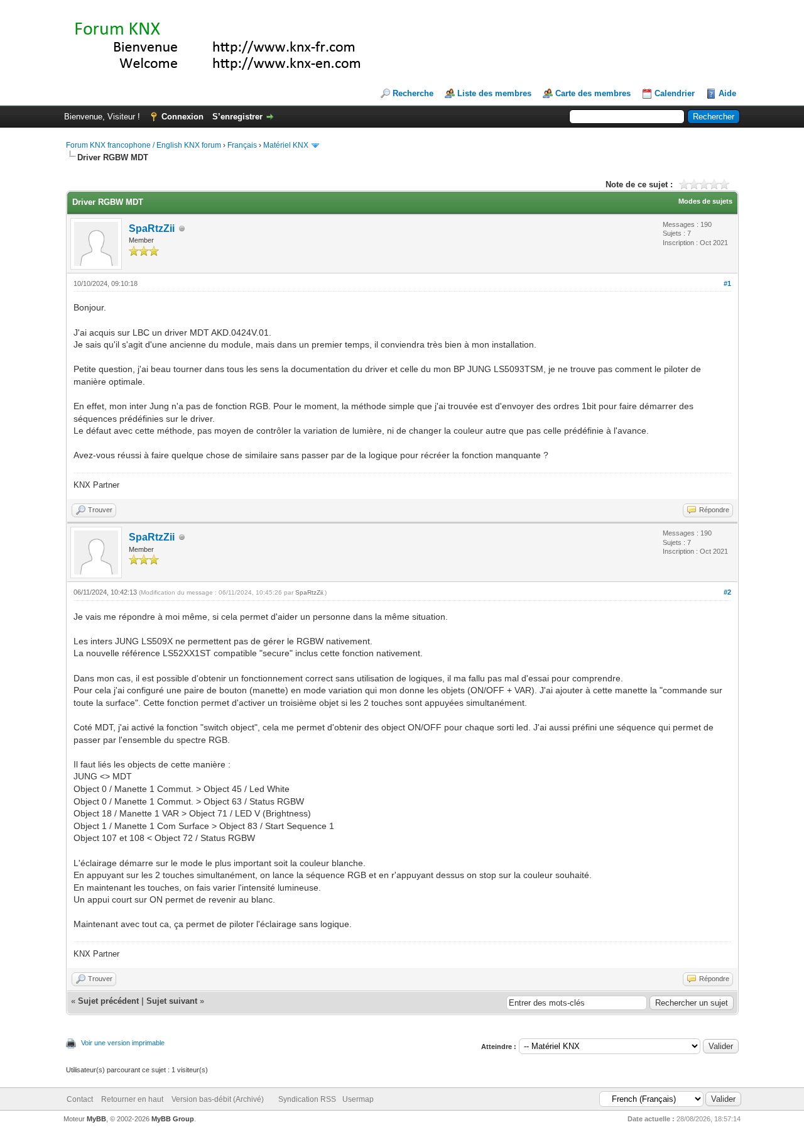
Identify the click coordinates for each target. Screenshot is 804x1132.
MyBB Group (172, 1119)
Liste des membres (494, 93)
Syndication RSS (307, 1099)
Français (242, 145)
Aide (727, 93)
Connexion (182, 116)
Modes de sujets (705, 201)
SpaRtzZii (152, 228)
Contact (80, 1099)
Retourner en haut (132, 1099)
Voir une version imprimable (123, 1043)
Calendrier (675, 93)
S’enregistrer (237, 116)
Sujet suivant (171, 1001)
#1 (727, 283)
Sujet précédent (108, 1001)
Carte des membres (593, 93)
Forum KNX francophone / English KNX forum (143, 145)
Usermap (358, 1099)
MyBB (96, 1119)
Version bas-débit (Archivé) (217, 1099)
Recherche (413, 93)
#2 (727, 592)
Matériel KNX (285, 145)
